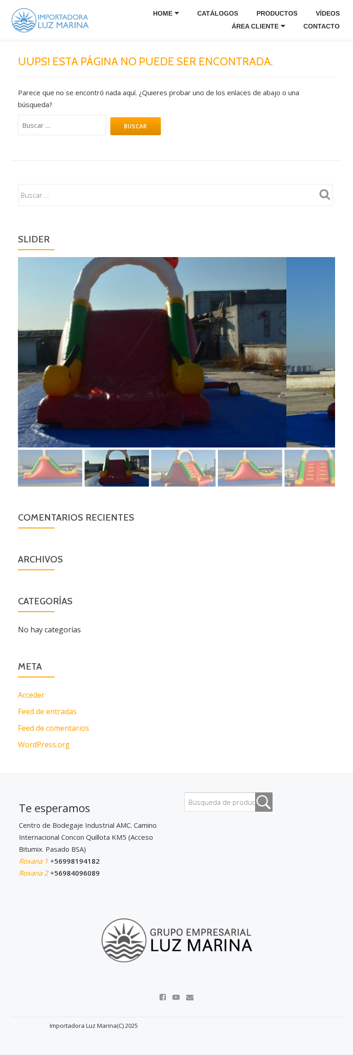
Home (162, 13)
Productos (276, 13)
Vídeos (328, 13)
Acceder (31, 695)
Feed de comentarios (53, 728)
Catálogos (217, 13)
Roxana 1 (34, 861)
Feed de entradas (47, 711)
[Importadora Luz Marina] (52, 20)
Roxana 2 (34, 872)
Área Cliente (255, 26)
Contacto (321, 26)
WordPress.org (44, 745)
